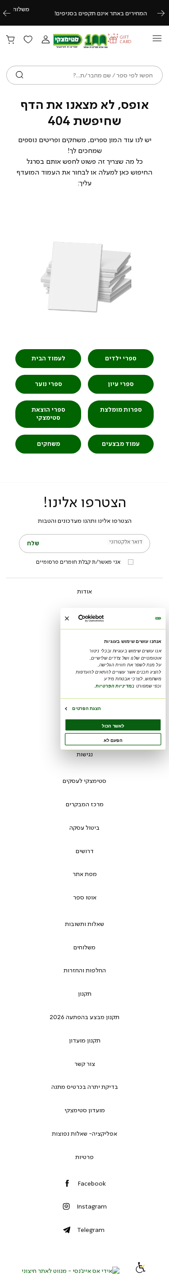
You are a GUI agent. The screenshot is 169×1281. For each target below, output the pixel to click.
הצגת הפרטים (86, 708)
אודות (84, 591)
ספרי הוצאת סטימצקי (48, 413)
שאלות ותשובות (84, 924)
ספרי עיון (121, 384)
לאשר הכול (113, 725)
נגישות (85, 754)
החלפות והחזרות (85, 970)
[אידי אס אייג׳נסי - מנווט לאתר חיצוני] (70, 1271)
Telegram (91, 1230)
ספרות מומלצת (121, 409)
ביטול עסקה (84, 827)
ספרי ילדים (121, 358)
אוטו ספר (84, 897)
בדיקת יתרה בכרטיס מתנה (84, 1087)
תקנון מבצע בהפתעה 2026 (84, 1017)
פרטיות (84, 1157)
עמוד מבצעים (121, 444)
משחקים (48, 444)
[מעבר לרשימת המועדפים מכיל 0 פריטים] (28, 40)
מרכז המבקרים (85, 804)
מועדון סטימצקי (84, 1110)
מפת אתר (85, 874)
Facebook (92, 1183)
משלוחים (84, 947)
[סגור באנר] (66, 618)
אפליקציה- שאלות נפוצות (84, 1133)
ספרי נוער (48, 384)
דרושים (85, 851)
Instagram (92, 1206)
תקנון (84, 993)
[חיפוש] (19, 75)
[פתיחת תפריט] (157, 41)
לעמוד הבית (48, 358)
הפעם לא (113, 739)
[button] (45, 40)
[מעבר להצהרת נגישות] (140, 1271)
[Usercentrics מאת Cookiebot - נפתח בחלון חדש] (101, 618)
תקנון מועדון (84, 1040)
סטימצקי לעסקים (84, 781)
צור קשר (84, 1064)
